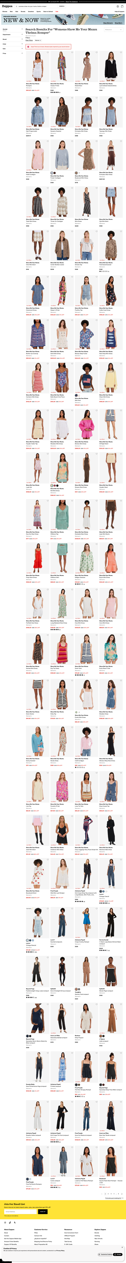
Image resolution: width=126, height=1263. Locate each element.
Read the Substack (72, 1)
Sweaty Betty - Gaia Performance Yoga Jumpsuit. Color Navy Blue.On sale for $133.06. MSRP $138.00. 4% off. (37, 1074)
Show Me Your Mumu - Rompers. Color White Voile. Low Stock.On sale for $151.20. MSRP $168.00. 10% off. (37, 72)
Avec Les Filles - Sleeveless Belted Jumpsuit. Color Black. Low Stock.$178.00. (62, 1026)
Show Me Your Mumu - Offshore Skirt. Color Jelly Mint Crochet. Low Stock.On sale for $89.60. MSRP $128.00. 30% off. (62, 563)
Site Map (67, 1238)
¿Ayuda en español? (40, 1238)
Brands (97, 1233)
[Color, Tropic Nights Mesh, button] (54, 485)
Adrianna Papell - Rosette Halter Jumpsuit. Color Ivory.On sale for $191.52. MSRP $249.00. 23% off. (37, 1121)
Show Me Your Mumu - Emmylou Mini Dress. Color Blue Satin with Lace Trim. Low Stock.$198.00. (86, 116)
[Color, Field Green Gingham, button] (76, 712)
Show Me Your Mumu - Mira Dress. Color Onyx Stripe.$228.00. (86, 206)
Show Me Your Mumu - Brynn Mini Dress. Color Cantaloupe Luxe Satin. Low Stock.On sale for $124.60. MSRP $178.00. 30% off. (111, 563)
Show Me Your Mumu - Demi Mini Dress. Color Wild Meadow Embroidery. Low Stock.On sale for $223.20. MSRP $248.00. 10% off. (62, 339)
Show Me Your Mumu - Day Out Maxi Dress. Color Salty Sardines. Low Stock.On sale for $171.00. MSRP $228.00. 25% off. (37, 519)
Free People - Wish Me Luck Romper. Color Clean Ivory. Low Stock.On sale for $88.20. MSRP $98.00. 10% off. (62, 881)
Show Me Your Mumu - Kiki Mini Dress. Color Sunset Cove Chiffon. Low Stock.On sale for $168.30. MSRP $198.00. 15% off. (62, 474)
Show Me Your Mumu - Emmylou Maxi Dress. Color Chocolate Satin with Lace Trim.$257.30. (111, 162)
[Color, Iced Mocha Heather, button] (103, 1084)
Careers (6, 1236)
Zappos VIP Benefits (10, 1244)
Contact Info (38, 1236)
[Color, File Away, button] (103, 891)
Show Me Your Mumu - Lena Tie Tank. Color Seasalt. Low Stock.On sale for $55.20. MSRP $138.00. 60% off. (86, 791)
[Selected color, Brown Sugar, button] (100, 1036)
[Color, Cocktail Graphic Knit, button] (79, 395)
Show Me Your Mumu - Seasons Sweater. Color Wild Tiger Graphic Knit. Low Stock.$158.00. (62, 116)
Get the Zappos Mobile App (12, 1238)
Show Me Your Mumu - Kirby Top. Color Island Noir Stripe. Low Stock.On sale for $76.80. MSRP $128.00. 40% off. (62, 701)
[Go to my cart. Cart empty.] (122, 6)
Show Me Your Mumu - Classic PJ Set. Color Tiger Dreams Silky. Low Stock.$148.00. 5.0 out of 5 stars (62, 72)
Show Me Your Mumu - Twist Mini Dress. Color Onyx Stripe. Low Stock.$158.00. (37, 206)
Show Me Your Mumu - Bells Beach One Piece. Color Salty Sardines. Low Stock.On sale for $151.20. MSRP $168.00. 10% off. (62, 384)
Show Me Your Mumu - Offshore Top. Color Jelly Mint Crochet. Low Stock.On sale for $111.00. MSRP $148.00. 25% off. (62, 519)
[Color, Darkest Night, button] (30, 1036)
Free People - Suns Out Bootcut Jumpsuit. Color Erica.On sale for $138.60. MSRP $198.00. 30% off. (86, 1121)
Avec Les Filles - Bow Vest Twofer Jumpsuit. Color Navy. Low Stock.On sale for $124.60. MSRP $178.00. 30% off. (111, 1121)
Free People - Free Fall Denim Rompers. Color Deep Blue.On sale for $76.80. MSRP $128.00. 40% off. (37, 1168)
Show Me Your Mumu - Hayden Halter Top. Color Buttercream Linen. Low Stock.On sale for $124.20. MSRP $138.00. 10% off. (37, 429)
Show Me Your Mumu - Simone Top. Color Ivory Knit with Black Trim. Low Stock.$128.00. (86, 251)
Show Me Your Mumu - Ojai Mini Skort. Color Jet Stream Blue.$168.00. (111, 206)
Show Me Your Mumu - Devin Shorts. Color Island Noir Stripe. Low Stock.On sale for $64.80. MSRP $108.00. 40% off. (37, 701)
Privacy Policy (60, 1250)
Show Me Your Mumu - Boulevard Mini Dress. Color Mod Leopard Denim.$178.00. (86, 162)
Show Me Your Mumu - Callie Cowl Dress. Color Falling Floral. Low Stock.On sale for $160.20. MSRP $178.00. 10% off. (111, 295)
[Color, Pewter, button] (79, 1084)
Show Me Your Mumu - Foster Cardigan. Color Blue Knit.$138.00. (62, 162)
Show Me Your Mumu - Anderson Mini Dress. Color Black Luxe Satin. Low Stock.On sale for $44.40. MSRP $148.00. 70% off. (62, 835)
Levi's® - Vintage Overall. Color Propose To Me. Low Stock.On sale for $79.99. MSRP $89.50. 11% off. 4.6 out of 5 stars (111, 881)
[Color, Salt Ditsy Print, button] (79, 989)
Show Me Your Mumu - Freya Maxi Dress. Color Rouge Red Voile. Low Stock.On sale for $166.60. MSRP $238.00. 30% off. (37, 563)
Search (61, 6)
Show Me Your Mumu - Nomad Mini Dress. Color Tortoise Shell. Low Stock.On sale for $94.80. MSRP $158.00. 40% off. (37, 654)
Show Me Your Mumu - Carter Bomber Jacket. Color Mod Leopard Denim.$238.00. (62, 251)
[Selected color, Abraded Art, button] (27, 940)
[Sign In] (118, 6)
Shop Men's (118, 23)
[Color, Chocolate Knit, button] (54, 173)
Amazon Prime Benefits (11, 1241)
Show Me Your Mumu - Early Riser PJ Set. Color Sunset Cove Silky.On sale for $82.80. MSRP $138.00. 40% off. (111, 654)
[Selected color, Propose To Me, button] (100, 891)
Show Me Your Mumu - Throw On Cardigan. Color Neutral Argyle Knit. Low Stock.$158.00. (62, 206)
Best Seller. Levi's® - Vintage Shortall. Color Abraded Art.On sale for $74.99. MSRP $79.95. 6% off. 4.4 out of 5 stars (37, 930)
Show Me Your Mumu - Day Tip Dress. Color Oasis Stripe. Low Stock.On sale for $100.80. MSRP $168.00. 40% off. (62, 654)
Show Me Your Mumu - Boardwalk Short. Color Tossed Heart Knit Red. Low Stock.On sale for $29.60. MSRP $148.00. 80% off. (37, 881)
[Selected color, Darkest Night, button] (100, 1084)
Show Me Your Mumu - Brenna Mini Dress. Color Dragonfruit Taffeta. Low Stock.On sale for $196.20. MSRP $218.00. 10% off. (86, 429)
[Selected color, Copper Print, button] (76, 989)
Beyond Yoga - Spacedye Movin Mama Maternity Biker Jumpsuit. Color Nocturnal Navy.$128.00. (37, 1026)
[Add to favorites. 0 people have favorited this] (47, 52)
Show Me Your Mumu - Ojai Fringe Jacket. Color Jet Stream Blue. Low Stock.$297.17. (37, 116)
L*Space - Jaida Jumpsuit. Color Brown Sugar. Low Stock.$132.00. (111, 1026)
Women (37, 40)
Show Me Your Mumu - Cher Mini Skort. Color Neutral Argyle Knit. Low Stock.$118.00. (37, 251)
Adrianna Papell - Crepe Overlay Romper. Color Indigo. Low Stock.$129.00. (86, 930)
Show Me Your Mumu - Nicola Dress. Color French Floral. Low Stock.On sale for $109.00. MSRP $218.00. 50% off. (62, 747)
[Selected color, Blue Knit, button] (51, 173)
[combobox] (36, 6)
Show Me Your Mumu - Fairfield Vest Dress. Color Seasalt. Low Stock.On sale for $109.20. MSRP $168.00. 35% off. (37, 609)
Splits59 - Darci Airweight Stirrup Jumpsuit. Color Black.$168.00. (62, 978)
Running (97, 1241)
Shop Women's (108, 23)
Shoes (96, 1244)
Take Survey (68, 1241)
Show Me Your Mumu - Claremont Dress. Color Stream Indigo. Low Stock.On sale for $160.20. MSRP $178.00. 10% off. (37, 295)
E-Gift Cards (68, 1244)
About (6, 1233)
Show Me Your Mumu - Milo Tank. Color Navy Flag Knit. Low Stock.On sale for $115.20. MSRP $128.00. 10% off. (86, 384)
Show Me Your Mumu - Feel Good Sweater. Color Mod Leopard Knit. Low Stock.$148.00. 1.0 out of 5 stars (111, 251)
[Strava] (15, 1222)
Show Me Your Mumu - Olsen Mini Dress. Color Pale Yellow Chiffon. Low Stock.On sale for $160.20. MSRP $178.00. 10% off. (111, 384)
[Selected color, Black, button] (76, 1084)
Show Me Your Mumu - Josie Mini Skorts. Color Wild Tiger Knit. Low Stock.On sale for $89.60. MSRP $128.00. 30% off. (111, 519)
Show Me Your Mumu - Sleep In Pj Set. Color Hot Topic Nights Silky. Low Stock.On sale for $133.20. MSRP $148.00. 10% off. (62, 295)
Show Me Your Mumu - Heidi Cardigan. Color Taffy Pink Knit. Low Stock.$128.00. (37, 162)
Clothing (97, 1236)
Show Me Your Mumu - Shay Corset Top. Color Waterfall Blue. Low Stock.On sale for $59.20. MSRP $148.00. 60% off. (111, 791)
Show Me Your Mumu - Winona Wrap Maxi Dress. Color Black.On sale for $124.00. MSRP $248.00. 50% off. (111, 747)
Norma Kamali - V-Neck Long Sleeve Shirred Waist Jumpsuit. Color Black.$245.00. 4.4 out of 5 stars (111, 930)
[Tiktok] (10, 1222)
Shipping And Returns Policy (43, 1241)
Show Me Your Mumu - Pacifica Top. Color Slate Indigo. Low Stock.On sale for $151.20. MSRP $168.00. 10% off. (86, 295)
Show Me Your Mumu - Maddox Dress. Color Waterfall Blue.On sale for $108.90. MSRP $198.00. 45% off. (111, 701)
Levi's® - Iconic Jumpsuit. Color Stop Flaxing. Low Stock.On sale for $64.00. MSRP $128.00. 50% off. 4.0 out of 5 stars (62, 1168)
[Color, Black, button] (103, 1036)
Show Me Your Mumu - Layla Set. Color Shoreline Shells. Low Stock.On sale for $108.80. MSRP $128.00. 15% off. (37, 474)
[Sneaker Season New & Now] (63, 19)
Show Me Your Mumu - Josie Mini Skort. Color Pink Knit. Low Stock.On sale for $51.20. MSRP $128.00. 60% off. (37, 835)
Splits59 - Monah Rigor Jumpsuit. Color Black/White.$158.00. (111, 978)
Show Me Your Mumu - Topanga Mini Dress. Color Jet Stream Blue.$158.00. (111, 116)
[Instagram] (5, 1222)
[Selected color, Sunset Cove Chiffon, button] (51, 485)
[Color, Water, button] (30, 1179)
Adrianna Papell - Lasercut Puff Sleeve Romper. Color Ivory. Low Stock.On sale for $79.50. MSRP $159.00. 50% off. (86, 1168)
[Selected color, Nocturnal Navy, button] (27, 1036)
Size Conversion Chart (71, 1233)
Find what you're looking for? (113, 1198)
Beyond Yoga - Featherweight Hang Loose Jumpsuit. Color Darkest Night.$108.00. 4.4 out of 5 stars (37, 978)
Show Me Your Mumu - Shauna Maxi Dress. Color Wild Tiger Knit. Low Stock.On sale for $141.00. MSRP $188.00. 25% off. (86, 474)
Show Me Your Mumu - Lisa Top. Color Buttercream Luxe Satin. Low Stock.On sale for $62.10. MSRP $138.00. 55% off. (37, 791)
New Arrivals (98, 1238)
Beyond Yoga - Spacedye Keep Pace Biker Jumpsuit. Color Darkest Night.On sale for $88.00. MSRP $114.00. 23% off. (111, 1074)
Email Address (10, 1211)
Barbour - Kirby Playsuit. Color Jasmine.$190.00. (86, 1026)
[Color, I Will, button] (33, 940)
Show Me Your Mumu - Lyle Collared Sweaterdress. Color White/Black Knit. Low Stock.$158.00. (111, 72)
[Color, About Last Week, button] (30, 940)
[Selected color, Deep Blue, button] (27, 1179)
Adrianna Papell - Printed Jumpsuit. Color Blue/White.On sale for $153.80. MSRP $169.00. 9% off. (62, 1074)
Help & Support (119, 11)
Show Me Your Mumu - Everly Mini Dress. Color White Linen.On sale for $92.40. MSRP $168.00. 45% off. (86, 701)
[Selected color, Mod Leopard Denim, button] (76, 173)
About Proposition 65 (40, 1244)
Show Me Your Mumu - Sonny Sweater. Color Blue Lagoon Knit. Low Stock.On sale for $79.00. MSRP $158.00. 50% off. (37, 747)
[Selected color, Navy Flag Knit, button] (76, 395)
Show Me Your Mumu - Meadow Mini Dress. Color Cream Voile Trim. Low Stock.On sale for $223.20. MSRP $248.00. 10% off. (62, 429)
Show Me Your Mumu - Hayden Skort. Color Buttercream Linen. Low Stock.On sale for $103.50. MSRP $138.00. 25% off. (111, 474)
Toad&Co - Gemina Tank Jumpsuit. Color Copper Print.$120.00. (86, 978)
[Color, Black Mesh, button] (57, 485)
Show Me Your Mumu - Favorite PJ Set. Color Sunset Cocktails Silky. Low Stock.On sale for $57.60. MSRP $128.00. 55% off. (62, 791)
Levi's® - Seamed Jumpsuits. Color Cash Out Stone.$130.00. (62, 930)
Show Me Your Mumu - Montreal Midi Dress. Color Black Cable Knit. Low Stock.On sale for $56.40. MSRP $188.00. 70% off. (111, 835)
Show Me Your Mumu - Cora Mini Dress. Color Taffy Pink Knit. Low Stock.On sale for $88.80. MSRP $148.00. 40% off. (111, 609)
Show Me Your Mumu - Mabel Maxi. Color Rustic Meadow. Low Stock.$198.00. (86, 72)
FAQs (36, 1233)
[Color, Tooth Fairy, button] (106, 891)
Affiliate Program (69, 1236)
